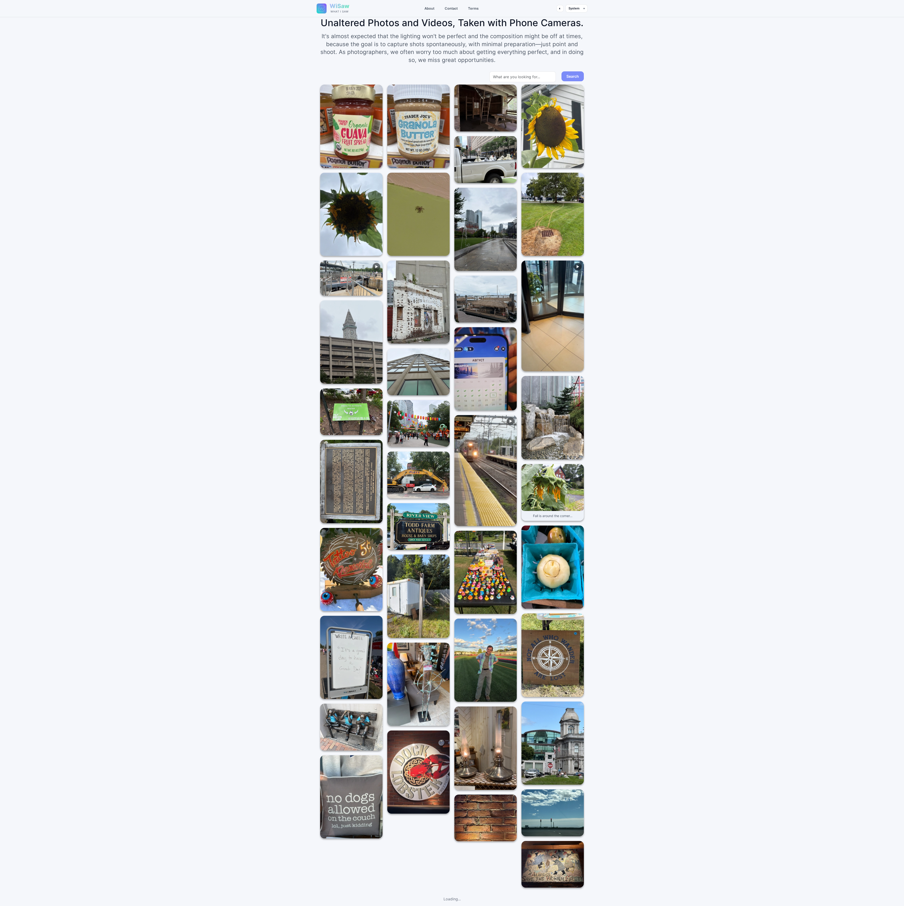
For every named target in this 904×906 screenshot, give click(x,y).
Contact (451, 8)
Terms (473, 8)
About (429, 8)
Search (572, 76)
